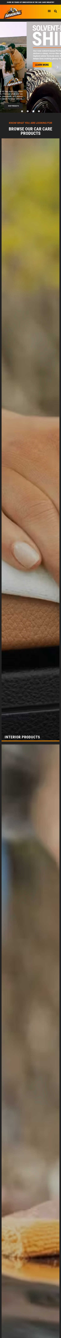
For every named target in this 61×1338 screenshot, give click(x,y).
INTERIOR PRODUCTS (22, 736)
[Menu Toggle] (49, 10)
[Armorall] (12, 13)
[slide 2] (30, 67)
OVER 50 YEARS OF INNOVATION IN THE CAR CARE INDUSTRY (30, 2)
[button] (55, 11)
